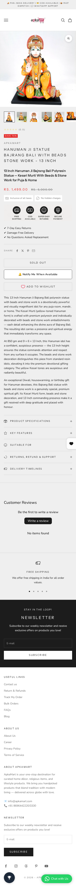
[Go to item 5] (59, 116)
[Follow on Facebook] (6, 866)
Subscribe (38, 655)
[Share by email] (33, 250)
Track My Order (13, 697)
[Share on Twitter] (22, 250)
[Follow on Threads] (26, 866)
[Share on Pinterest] (28, 250)
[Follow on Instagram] (16, 866)
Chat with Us (59, 879)
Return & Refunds (15, 691)
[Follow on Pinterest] (36, 866)
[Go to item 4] (46, 116)
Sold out (38, 263)
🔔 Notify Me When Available (37, 274)
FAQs (7, 710)
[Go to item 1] (9, 116)
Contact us (10, 684)
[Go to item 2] (21, 116)
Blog (7, 716)
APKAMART (12, 143)
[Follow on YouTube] (46, 866)
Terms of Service (14, 755)
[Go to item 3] (34, 116)
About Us (10, 736)
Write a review (38, 521)
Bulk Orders (11, 703)
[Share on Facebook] (17, 250)
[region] (38, 573)
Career (8, 742)
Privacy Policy (12, 748)
